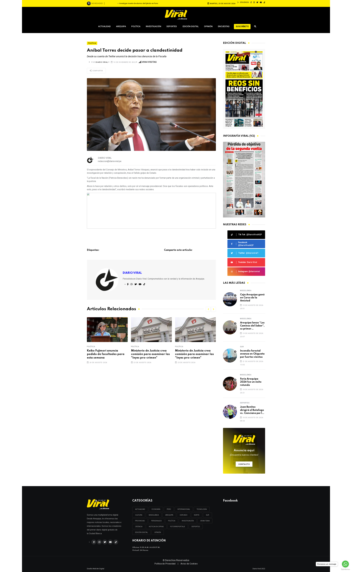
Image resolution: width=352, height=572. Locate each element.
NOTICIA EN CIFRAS (156, 527)
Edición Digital (191, 26)
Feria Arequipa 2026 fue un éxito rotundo (250, 382)
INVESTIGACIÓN (188, 521)
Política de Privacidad (164, 563)
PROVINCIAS (140, 521)
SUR (207, 515)
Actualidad (104, 26)
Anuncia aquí (244, 452)
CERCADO (183, 515)
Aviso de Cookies (189, 563)
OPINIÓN (157, 532)
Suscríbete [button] (242, 26)
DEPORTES (196, 527)
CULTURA (138, 515)
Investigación (153, 26)
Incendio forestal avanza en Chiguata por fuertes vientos (252, 354)
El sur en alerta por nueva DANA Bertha (138, 3)
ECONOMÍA (156, 509)
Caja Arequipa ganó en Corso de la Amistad (252, 297)
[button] (208, 309)
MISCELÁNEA (154, 515)
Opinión (208, 26)
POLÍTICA (171, 521)
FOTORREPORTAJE (177, 527)
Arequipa (121, 26)
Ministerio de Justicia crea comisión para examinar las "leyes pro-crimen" (106, 354)
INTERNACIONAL (184, 509)
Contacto (244, 464)
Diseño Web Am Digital (95, 569)
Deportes (172, 26)
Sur (242, 347)
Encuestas (223, 26)
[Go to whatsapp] (345, 564)
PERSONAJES (156, 521)
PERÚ (169, 509)
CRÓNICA (138, 527)
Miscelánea (245, 291)
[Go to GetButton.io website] (345, 569)
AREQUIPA (169, 515)
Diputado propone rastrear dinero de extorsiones (194, 352)
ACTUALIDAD (140, 509)
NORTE (196, 515)
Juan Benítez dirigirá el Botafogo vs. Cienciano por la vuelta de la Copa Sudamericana (252, 410)
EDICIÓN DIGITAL (141, 532)
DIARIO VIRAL (102, 62)
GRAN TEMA (205, 521)
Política (135, 26)
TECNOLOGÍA (202, 509)
